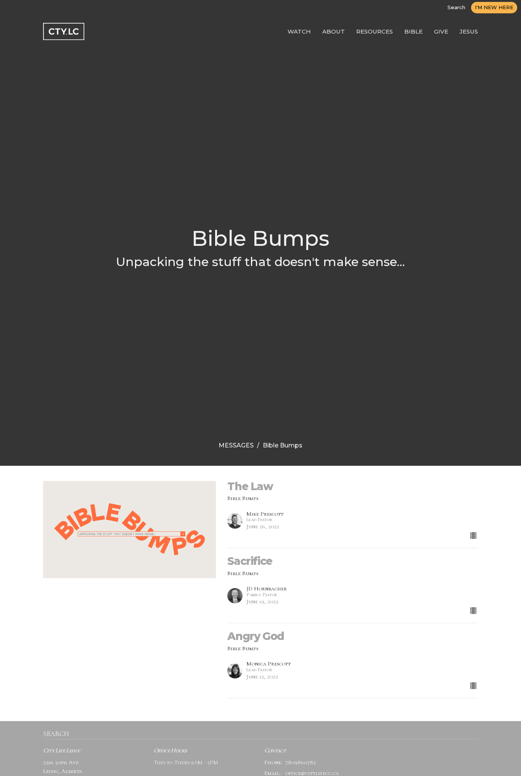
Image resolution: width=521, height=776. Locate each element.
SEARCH (56, 734)
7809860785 (300, 762)
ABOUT (333, 31)
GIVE (441, 31)
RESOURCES (374, 31)
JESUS (469, 31)
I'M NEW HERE (494, 7)
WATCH (299, 31)
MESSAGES (236, 445)
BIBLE (413, 31)
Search (456, 7)
